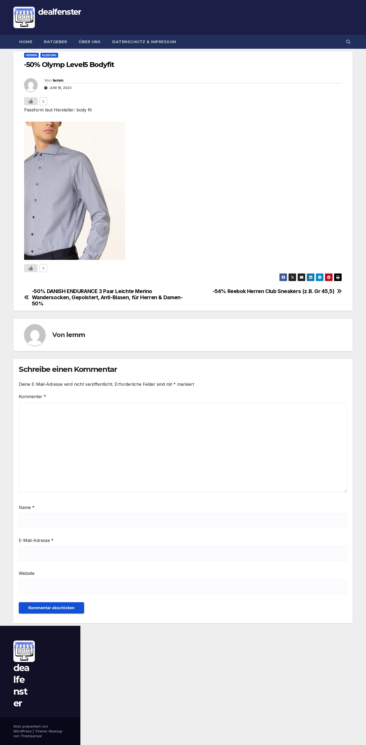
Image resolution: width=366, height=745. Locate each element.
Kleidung (49, 55)
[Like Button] (31, 101)
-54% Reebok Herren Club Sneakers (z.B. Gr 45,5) (273, 291)
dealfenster (59, 12)
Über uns (89, 41)
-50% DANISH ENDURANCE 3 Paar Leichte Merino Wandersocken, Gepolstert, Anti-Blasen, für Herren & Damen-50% (107, 297)
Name (27, 507)
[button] (348, 41)
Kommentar (32, 396)
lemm (58, 80)
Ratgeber (55, 41)
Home (25, 41)
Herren (31, 55)
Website (27, 573)
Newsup (55, 731)
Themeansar (31, 736)
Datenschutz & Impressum (144, 41)
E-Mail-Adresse (36, 540)
